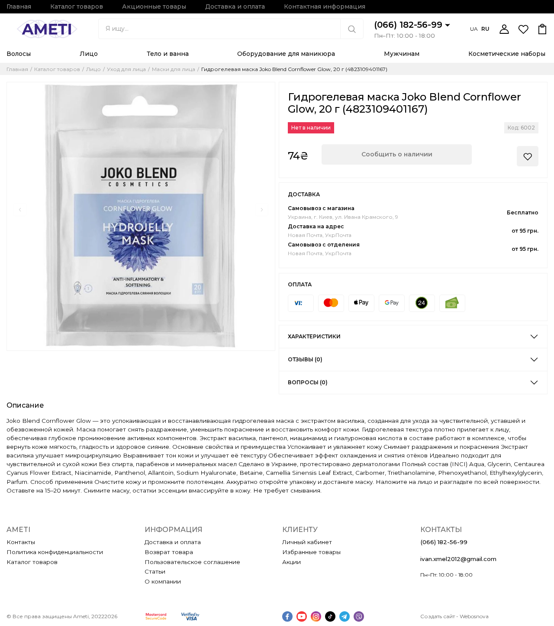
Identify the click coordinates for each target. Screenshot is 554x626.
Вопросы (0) (308, 382)
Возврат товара (169, 551)
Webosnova (474, 616)
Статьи (155, 571)
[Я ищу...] (352, 29)
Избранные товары (311, 551)
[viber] (359, 616)
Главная (18, 6)
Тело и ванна (168, 54)
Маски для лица (173, 69)
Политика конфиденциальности (54, 551)
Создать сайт (437, 616)
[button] (19, 209)
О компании (163, 581)
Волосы (18, 54)
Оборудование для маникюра (286, 54)
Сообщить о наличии (396, 154)
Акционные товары (154, 6)
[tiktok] (330, 616)
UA (474, 29)
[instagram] (316, 616)
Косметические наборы (506, 54)
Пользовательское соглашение (192, 561)
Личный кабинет (307, 541)
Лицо (89, 54)
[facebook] (287, 616)
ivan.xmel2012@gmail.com (458, 558)
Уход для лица (126, 69)
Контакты (20, 541)
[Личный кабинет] (504, 29)
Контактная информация (324, 6)
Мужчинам (401, 54)
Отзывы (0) (305, 359)
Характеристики (314, 336)
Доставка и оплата (235, 6)
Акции (291, 561)
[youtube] (301, 616)
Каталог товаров (76, 6)
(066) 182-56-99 (409, 24)
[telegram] (344, 616)
